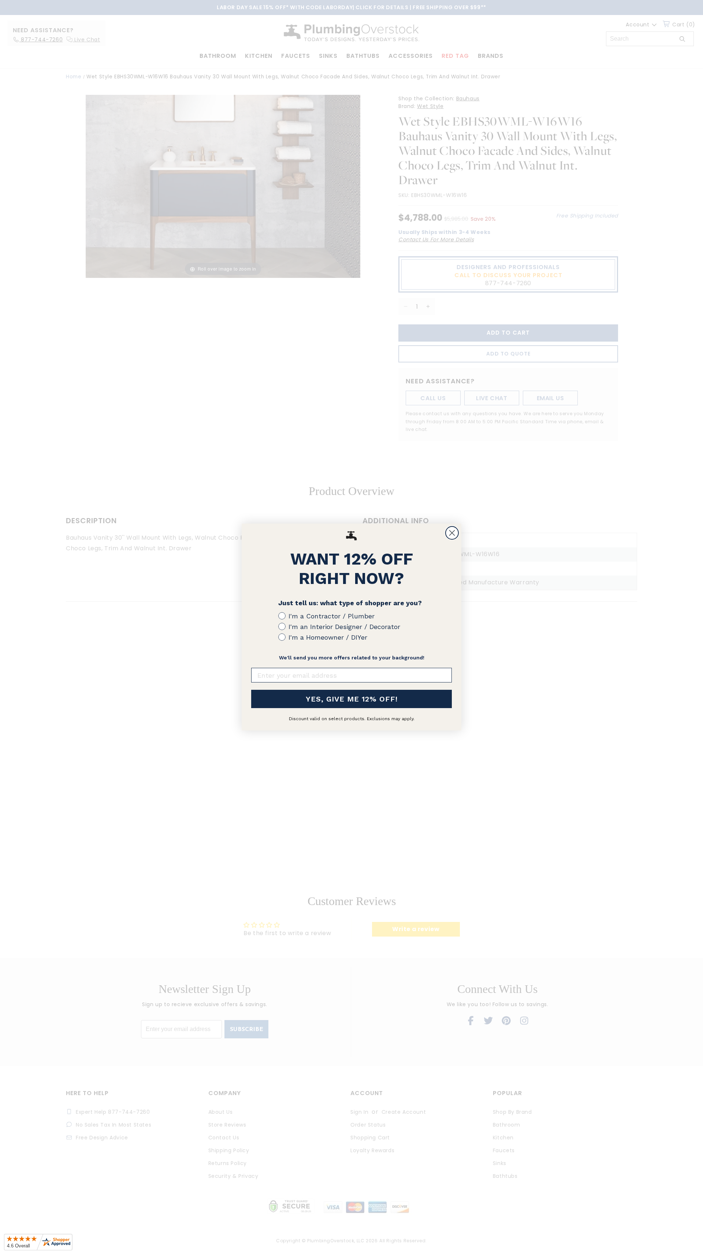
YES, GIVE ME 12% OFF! (352, 699)
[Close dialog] (452, 532)
